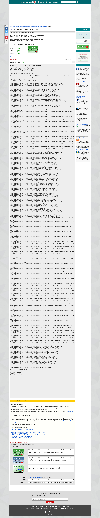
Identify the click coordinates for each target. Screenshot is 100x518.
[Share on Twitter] (6, 31)
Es (74, 508)
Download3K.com (39, 508)
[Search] (77, 2)
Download (84, 29)
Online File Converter (64, 506)
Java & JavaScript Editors (25, 26)
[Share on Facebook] (6, 28)
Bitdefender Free (25, 413)
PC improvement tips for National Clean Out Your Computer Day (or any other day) (29, 431)
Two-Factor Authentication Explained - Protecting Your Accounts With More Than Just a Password (33, 438)
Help (46, 506)
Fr (70, 508)
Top (36, 506)
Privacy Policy (64, 508)
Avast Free (70, 411)
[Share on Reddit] (6, 34)
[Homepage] (29, 2)
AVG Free (13, 413)
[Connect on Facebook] (45, 512)
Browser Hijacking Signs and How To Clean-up (21, 436)
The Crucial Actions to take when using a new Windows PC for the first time (28, 432)
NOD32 (31, 413)
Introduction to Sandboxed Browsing (19, 433)
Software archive (53, 506)
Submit (32, 506)
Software (42, 2)
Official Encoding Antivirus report (35, 477)
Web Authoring (16, 26)
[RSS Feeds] (53, 512)
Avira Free (18, 413)
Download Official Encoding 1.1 (19, 486)
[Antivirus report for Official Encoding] (33, 52)
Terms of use (56, 508)
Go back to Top (50, 514)
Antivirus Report (43, 26)
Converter (57, 2)
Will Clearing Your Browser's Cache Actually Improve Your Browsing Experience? (29, 434)
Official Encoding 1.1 (35, 26)
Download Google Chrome (23, 422)
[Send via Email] (6, 37)
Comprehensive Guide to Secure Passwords (21, 437)
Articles (49, 2)
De (72, 508)
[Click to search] (78, 2)
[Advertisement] (50, 14)
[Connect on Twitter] (49, 512)
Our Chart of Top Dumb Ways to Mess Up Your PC (22, 429)
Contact (41, 506)
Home (11, 26)
